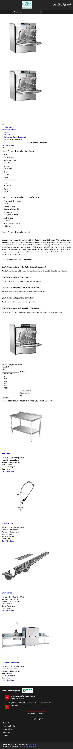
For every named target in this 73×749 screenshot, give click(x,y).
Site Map (6, 735)
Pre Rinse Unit (7, 523)
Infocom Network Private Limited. (28, 746)
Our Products (8, 729)
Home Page (7, 723)
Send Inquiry (8, 127)
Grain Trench (7, 593)
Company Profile (9, 726)
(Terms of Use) (32, 744)
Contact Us (7, 732)
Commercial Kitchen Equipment (15, 137)
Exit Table (6, 454)
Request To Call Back (9, 129)
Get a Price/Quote (8, 145)
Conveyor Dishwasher (10, 663)
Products (7, 135)
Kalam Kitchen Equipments (62, 5)
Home (6, 132)
